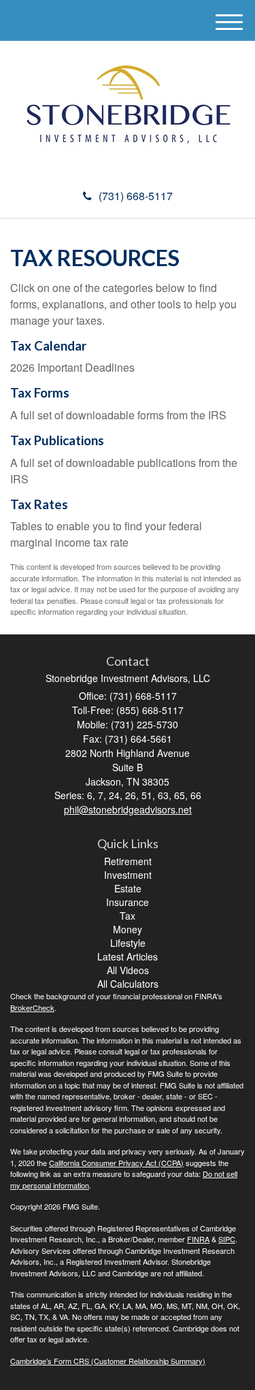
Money (127, 929)
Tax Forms (39, 392)
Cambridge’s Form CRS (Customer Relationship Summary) (107, 1360)
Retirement (128, 861)
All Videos (128, 970)
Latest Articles (127, 956)
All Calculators (127, 983)
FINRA (198, 1238)
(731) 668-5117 (136, 196)
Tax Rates (39, 504)
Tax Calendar (48, 345)
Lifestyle (128, 943)
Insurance (127, 902)
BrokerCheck (32, 1007)
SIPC (226, 1238)
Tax (127, 915)
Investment (128, 875)
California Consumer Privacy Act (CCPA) (116, 1162)
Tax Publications (57, 440)
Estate (127, 888)
